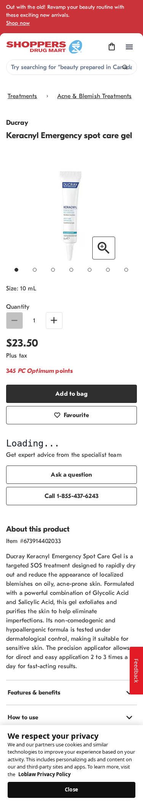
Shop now (18, 23)
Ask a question (71, 474)
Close (71, 789)
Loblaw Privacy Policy (44, 774)
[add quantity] (54, 320)
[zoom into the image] (103, 248)
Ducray (17, 123)
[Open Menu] (129, 47)
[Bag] (111, 47)
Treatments (22, 96)
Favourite (76, 415)
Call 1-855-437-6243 (71, 496)
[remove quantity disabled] (14, 320)
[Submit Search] (125, 67)
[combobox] (71, 67)
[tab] (71, 692)
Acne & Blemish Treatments (94, 96)
